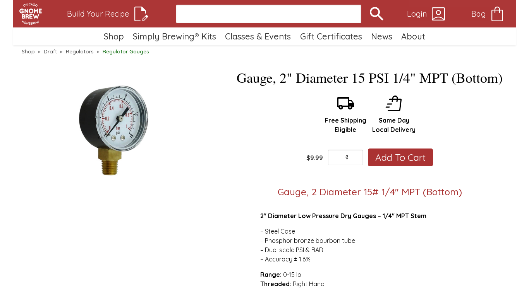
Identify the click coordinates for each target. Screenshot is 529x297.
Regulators (80, 51)
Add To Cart (400, 157)
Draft (50, 51)
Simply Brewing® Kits (174, 36)
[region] (113, 131)
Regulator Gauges (126, 51)
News (381, 36)
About (413, 36)
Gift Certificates (331, 36)
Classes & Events (258, 36)
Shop (114, 36)
